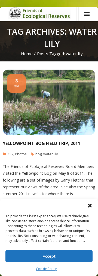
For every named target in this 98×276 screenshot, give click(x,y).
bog (38, 154)
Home (27, 53)
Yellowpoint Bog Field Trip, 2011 (41, 143)
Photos (21, 154)
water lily (50, 154)
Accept (49, 256)
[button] (90, 205)
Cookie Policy (46, 268)
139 (10, 154)
